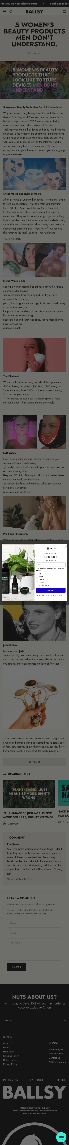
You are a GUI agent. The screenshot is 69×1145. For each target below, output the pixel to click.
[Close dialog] (65, 546)
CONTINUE (51, 590)
